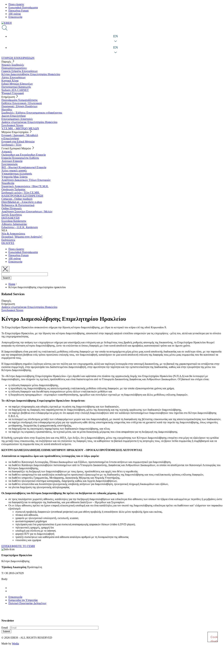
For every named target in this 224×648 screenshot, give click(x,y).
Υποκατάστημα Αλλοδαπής (16, 173)
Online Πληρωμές (11, 208)
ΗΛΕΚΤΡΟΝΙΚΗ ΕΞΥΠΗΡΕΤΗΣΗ (22, 195)
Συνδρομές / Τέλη (11, 144)
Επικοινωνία (15, 16)
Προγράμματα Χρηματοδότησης (19, 100)
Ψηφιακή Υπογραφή (12, 93)
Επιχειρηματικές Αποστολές (17, 118)
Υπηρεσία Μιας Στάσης (14, 176)
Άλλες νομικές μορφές (14, 170)
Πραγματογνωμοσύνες (14, 67)
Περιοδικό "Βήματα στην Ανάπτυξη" (22, 236)
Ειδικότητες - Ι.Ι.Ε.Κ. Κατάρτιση (19, 227)
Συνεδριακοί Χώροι (12, 125)
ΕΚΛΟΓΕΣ (7, 243)
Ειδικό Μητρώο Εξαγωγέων (17, 83)
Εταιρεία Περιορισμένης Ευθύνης (20, 157)
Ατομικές (6, 151)
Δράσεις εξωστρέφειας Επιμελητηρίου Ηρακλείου (29, 122)
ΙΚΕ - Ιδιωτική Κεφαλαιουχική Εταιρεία (23, 167)
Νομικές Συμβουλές (12, 64)
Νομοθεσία (7, 183)
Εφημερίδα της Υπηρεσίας (23, 600)
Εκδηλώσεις (8, 239)
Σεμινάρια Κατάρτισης (13, 220)
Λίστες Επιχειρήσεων (13, 77)
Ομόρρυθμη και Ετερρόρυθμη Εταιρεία (23, 154)
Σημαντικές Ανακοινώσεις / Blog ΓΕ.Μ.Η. (24, 186)
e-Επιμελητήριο (10, 138)
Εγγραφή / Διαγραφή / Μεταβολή (19, 135)
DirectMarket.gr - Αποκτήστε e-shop (21, 202)
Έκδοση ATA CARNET (15, 90)
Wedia (15, 643)
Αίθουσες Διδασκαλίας (14, 224)
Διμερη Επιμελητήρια (13, 115)
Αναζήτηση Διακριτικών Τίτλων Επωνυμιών (26, 179)
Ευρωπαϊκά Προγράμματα (23, 7)
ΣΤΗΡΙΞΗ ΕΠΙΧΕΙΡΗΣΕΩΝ (17, 57)
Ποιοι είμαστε (16, 4)
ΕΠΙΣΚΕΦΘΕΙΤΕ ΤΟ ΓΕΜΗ (18, 546)
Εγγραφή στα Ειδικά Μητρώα (17, 141)
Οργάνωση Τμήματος (13, 189)
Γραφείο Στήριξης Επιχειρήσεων (19, 71)
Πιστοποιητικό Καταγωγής (16, 86)
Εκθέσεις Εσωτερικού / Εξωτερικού (21, 103)
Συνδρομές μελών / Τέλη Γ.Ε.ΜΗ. (20, 192)
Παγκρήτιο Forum (18, 10)
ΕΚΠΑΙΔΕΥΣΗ (10, 217)
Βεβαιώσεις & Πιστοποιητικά (17, 205)
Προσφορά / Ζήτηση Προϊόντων (19, 106)
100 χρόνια (14, 13)
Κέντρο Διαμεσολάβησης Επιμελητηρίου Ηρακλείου (30, 74)
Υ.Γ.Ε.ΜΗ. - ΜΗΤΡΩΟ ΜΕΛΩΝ (20, 128)
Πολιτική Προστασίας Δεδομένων (27, 603)
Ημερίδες (6, 109)
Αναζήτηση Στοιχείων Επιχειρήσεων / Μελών (26, 211)
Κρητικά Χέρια (9, 80)
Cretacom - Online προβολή (16, 198)
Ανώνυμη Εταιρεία (11, 161)
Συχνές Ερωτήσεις (11, 214)
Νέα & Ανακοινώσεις (13, 233)
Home (11, 284)
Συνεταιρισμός (9, 164)
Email (4, 627)
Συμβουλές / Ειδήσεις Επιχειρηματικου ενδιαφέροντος (31, 112)
